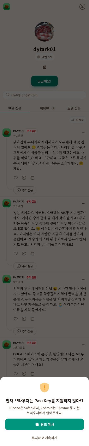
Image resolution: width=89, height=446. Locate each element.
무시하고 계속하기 (44, 437)
